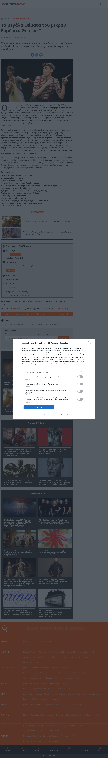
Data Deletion (42, 415)
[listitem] (54, 372)
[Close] (90, 343)
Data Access (54, 415)
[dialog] (54, 379)
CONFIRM (39, 407)
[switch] (80, 376)
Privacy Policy (66, 415)
